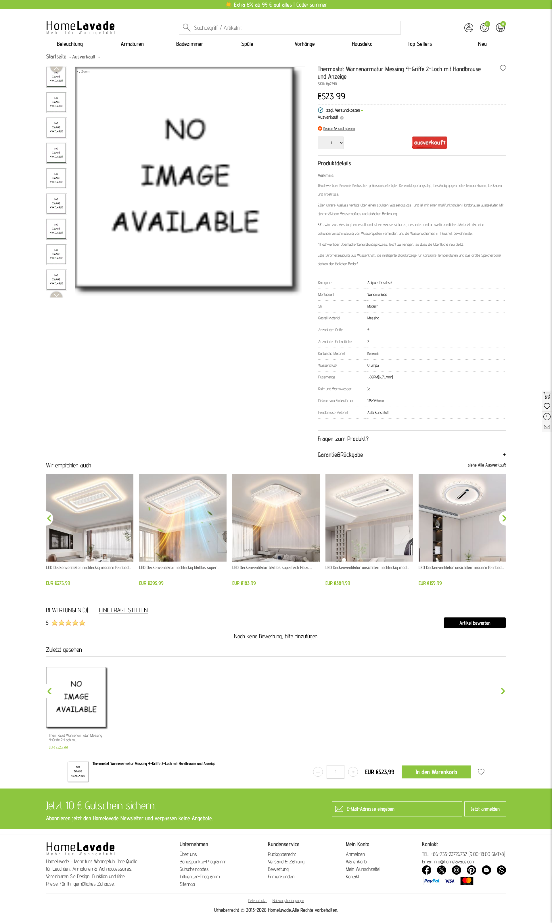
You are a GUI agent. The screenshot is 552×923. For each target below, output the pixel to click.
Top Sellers (420, 43)
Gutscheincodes (194, 869)
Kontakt (352, 876)
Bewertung (278, 869)
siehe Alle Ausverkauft (487, 465)
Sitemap (187, 884)
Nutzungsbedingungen (288, 900)
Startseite (56, 56)
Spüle (247, 43)
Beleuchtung (70, 43)
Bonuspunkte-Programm (203, 861)
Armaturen (132, 43)
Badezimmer (189, 43)
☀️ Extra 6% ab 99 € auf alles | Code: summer (276, 4)
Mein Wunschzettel (363, 869)
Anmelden (355, 854)
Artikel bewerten (474, 623)
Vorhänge (305, 43)
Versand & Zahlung (286, 861)
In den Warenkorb (436, 772)
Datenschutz (257, 900)
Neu (482, 43)
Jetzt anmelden (485, 809)
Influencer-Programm (200, 876)
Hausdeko (362, 43)
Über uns (188, 854)
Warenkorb (356, 861)
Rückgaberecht (282, 854)
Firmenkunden (281, 876)
